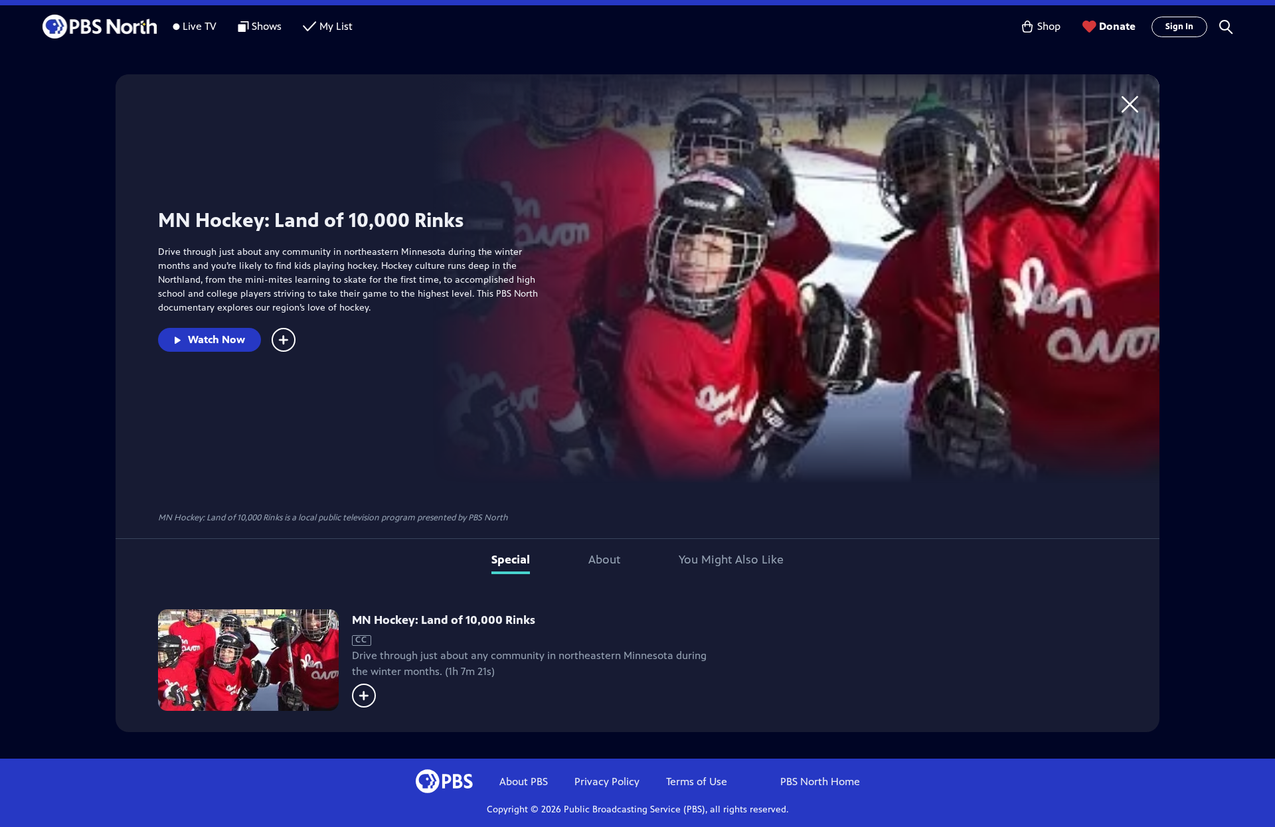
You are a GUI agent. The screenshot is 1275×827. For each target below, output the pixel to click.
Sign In (1179, 26)
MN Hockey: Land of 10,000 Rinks (443, 620)
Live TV (199, 26)
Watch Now (216, 339)
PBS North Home (820, 781)
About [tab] (604, 559)
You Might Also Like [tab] (731, 559)
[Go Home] (1130, 104)
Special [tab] (510, 559)
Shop (1049, 26)
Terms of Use (696, 781)
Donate (1117, 26)
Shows (267, 26)
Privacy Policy (606, 781)
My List (336, 26)
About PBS (523, 781)
